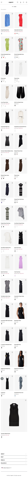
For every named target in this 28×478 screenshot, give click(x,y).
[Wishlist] (23, 2)
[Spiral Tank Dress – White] (1, 276)
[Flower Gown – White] (3, 106)
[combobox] (6, 467)
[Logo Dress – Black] (1, 396)
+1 (18, 33)
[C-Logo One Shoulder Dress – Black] (1, 348)
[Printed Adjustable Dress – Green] (1, 58)
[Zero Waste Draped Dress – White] (1, 251)
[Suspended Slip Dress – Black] (1, 130)
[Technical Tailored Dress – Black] (1, 437)
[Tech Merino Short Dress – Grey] (1, 300)
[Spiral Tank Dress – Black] (3, 276)
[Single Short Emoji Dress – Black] (1, 372)
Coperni (11, 475)
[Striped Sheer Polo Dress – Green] (1, 227)
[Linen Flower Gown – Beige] (3, 82)
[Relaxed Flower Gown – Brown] (1, 179)
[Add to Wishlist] (12, 13)
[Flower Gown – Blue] (1, 203)
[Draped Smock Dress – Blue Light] (1, 34)
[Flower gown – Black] (1, 82)
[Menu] (1, 2)
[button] (17, 2)
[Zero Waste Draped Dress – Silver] (3, 251)
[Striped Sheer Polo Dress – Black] (3, 227)
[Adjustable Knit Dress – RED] (3, 58)
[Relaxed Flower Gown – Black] (3, 179)
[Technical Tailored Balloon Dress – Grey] (1, 155)
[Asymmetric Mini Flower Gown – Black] (1, 324)
